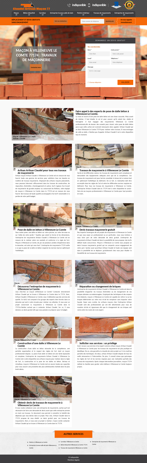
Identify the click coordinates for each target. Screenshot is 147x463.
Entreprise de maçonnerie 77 (124, 14)
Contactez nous (36, 67)
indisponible (79, 5)
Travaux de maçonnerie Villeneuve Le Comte (74, 448)
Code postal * (115, 50)
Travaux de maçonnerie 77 (102, 14)
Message (90, 67)
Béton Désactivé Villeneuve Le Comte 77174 (74, 445)
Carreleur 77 (42, 14)
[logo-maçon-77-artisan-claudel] (32, 5)
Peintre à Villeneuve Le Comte (38, 442)
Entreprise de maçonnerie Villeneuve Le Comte (104, 443)
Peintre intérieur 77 (83, 14)
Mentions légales (74, 460)
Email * (90, 58)
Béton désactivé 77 (29, 14)
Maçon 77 (16, 14)
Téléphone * (115, 58)
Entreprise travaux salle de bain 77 (61, 14)
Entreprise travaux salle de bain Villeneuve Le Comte (42, 447)
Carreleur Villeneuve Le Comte (70, 442)
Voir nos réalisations (61, 21)
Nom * (90, 50)
